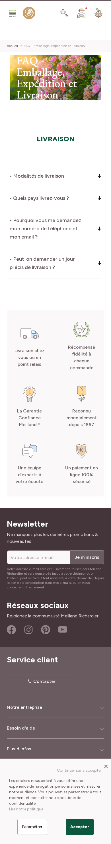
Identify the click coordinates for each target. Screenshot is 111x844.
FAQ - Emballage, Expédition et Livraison (54, 46)
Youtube (62, 629)
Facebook (11, 629)
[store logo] (29, 14)
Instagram (28, 629)
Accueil (12, 46)
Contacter (44, 681)
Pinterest (45, 629)
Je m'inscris (87, 557)
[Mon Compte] (81, 13)
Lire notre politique (26, 809)
